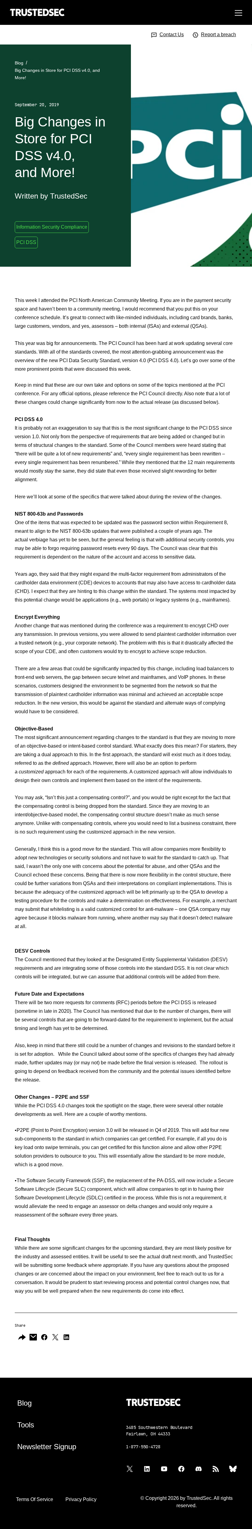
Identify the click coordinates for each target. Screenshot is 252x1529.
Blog (19, 62)
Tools (25, 1425)
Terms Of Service (34, 1499)
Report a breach (218, 34)
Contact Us (171, 34)
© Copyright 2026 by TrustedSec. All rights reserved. (186, 1502)
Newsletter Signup (46, 1446)
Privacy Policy (80, 1499)
